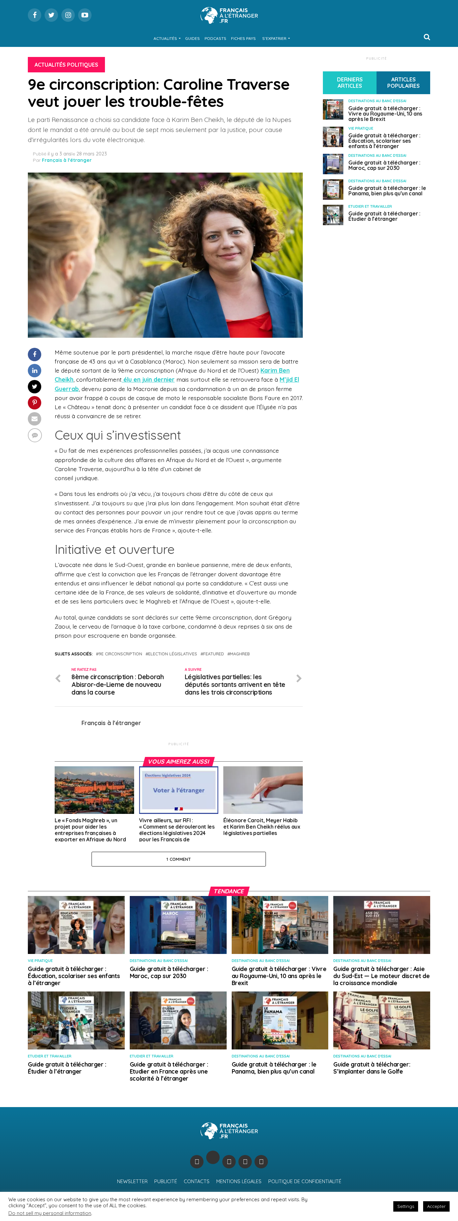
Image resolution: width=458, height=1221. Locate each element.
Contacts (197, 1181)
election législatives (172, 654)
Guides (192, 38)
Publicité (165, 1181)
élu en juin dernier (148, 379)
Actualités (165, 38)
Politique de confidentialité (304, 1181)
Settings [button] (405, 1206)
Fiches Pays (243, 38)
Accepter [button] (436, 1206)
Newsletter (132, 1181)
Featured (213, 654)
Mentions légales (239, 1181)
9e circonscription (120, 654)
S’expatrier (274, 38)
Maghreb (240, 654)
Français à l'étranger (67, 160)
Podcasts (215, 38)
